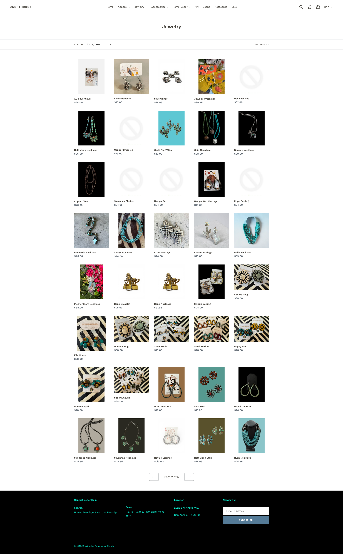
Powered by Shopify (104, 546)
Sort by (78, 44)
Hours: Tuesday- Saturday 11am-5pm (96, 512)
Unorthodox (20, 7)
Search (78, 507)
